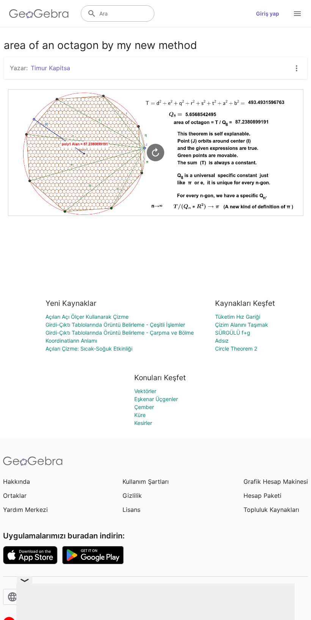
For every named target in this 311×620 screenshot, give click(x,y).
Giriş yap (267, 13)
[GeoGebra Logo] (39, 13)
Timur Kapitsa (50, 68)
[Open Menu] (297, 13)
